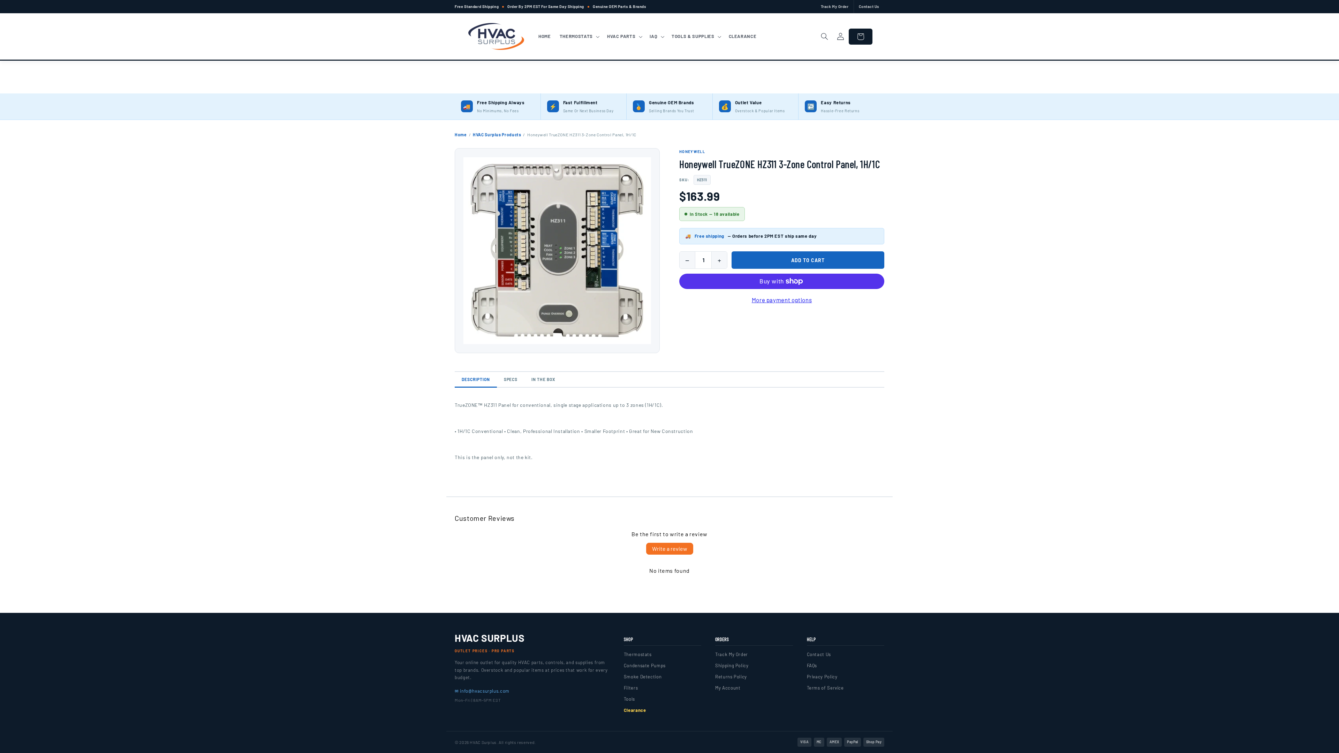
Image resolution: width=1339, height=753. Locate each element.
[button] (579, 36)
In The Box (543, 379)
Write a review (669, 548)
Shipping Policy (731, 665)
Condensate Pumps (645, 665)
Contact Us (869, 6)
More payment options (782, 299)
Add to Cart (808, 260)
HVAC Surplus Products (497, 134)
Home (461, 134)
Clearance (635, 710)
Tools (629, 699)
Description (476, 379)
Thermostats (638, 654)
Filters (631, 688)
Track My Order (835, 6)
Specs (511, 379)
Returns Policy (731, 676)
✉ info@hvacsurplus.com (482, 691)
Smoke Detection (642, 676)
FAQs (812, 665)
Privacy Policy (822, 676)
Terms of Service (825, 688)
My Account (727, 688)
